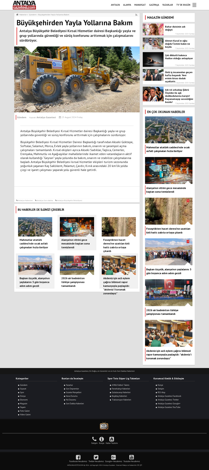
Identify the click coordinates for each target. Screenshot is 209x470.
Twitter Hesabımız (96, 461)
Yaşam (23, 407)
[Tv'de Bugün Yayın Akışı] (104, 426)
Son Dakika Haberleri (75, 403)
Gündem (23, 385)
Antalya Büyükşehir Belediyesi (69, 200)
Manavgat (140, 4)
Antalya (115, 4)
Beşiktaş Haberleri (119, 396)
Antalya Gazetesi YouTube (169, 407)
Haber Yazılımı (112, 443)
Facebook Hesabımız (78, 461)
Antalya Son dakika (45, 200)
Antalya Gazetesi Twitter (168, 399)
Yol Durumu (71, 399)
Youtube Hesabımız (131, 461)
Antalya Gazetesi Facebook (169, 396)
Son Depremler (72, 388)
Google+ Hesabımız (113, 461)
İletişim (161, 388)
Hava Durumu (72, 396)
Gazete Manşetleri (73, 392)
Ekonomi (24, 399)
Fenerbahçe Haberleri (121, 388)
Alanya (127, 4)
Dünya (23, 396)
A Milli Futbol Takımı (120, 385)
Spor (22, 392)
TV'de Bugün (183, 4)
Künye (160, 385)
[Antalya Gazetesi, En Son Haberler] (26, 5)
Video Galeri (25, 414)
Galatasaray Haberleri (121, 392)
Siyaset (23, 388)
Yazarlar (167, 4)
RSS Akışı (161, 392)
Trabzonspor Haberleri (121, 399)
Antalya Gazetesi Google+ (169, 403)
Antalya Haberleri (25, 200)
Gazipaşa (154, 4)
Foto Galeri (25, 411)
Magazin (23, 403)
